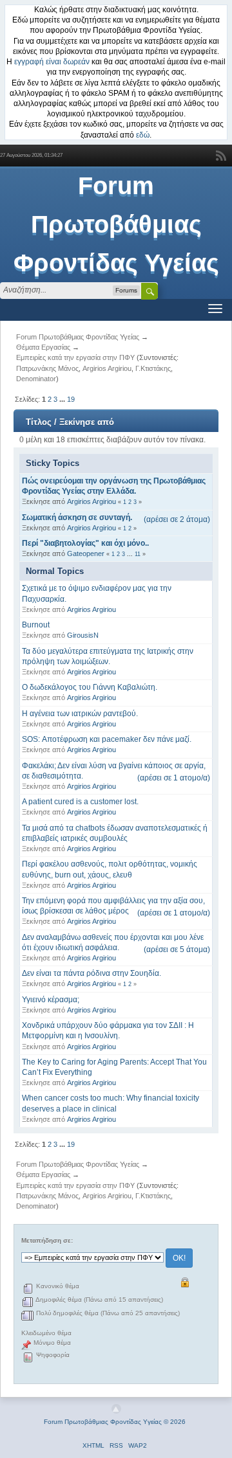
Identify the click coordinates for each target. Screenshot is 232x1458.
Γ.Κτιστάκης (153, 368)
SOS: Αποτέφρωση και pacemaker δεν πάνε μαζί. (106, 739)
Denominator (36, 378)
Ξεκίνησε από (86, 422)
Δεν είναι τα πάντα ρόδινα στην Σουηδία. (91, 973)
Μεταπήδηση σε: (47, 1240)
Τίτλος (39, 422)
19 (71, 399)
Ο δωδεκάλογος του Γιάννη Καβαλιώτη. (89, 687)
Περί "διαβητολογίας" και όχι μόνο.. (85, 543)
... (63, 399)
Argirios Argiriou (106, 368)
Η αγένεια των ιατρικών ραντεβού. (80, 713)
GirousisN (83, 635)
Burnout (36, 624)
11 (137, 554)
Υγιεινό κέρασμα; (50, 999)
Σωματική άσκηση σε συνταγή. (77, 517)
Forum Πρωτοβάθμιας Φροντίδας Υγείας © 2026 (115, 1421)
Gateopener (85, 553)
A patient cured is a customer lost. (80, 801)
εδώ (143, 135)
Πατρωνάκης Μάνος (47, 368)
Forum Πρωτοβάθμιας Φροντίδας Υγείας (116, 224)
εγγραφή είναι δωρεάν (52, 61)
